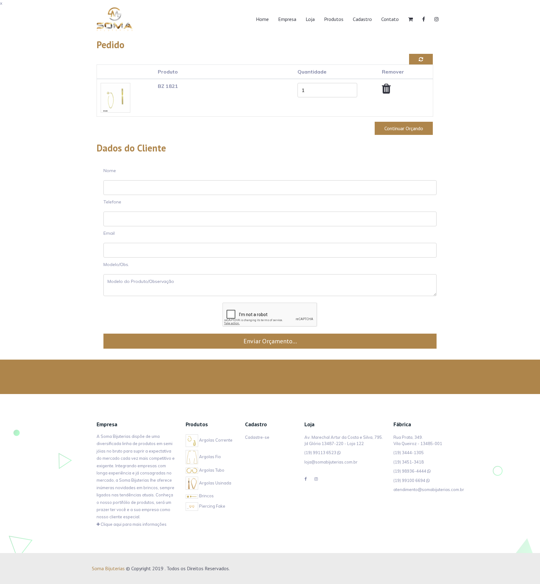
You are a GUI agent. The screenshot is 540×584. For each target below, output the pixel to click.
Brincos (206, 495)
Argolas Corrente (215, 440)
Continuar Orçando (403, 128)
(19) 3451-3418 (408, 461)
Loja (310, 19)
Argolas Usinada (214, 482)
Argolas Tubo (211, 470)
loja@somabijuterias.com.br (331, 461)
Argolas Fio (209, 456)
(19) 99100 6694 (409, 480)
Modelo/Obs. (116, 264)
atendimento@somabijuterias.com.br (428, 489)
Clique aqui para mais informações (133, 524)
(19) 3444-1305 (408, 452)
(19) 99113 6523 (320, 452)
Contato (390, 19)
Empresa (287, 19)
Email (109, 233)
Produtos (333, 19)
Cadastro (362, 19)
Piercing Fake (211, 506)
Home (262, 19)
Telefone (112, 202)
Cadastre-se (257, 437)
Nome (109, 170)
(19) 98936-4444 (409, 471)
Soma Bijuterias (108, 568)
